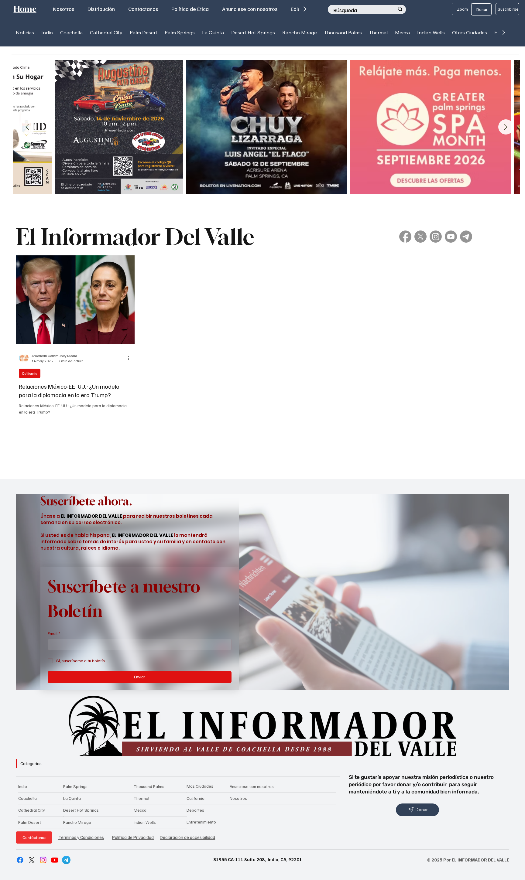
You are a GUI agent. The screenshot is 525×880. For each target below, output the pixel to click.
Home (25, 9)
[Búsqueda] (400, 9)
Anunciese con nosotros (252, 786)
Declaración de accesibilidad (187, 837)
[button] (47, 32)
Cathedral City (31, 810)
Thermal (141, 798)
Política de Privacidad (133, 837)
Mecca (140, 810)
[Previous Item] (27, 127)
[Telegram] (66, 860)
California (29, 373)
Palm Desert (29, 822)
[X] (420, 236)
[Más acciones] (130, 358)
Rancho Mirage (77, 822)
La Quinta (72, 798)
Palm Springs (75, 786)
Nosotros (238, 798)
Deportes (195, 810)
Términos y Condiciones (81, 837)
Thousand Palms (149, 786)
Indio (22, 786)
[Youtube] (451, 236)
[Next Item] (505, 127)
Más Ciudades (200, 786)
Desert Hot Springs (81, 810)
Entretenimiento (201, 821)
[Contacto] (466, 236)
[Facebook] (405, 236)
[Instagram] (436, 236)
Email (54, 633)
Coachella (27, 798)
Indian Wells (145, 822)
